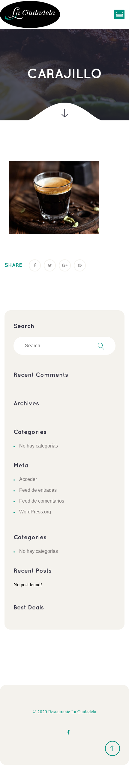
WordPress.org (35, 511)
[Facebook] (35, 265)
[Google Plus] (65, 265)
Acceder (28, 479)
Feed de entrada (38, 490)
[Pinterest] (80, 265)
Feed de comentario (41, 500)
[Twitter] (50, 265)
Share (13, 265)
